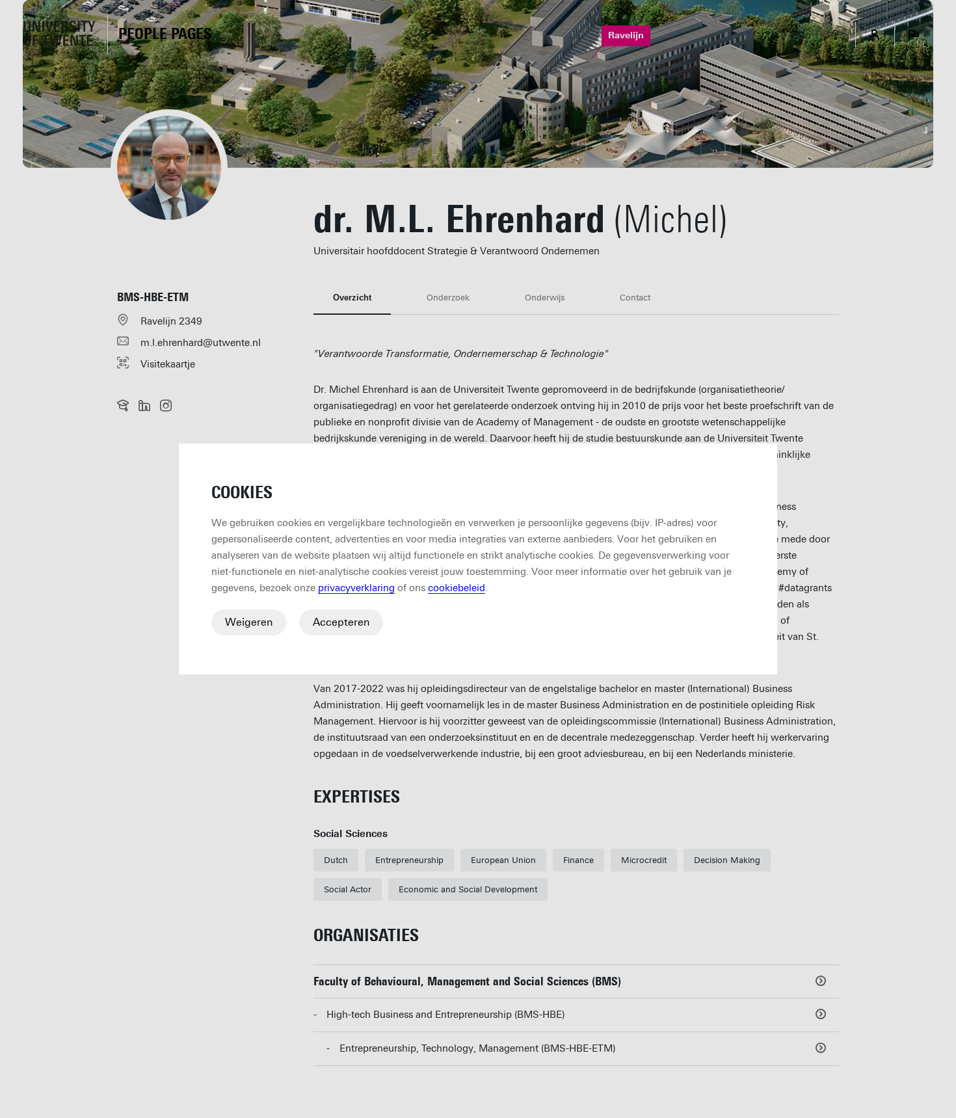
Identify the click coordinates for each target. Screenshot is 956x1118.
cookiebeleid (456, 588)
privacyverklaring (356, 588)
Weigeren (248, 622)
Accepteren (341, 622)
